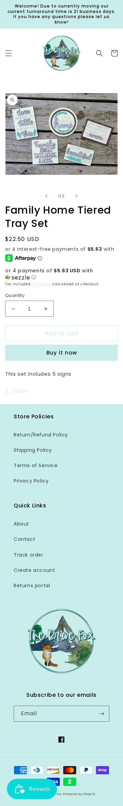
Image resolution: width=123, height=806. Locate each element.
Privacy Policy (31, 480)
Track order (28, 554)
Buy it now (61, 352)
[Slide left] (46, 195)
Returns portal (32, 585)
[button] (8, 53)
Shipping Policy (33, 450)
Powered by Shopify (79, 794)
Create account (34, 570)
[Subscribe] (101, 714)
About (21, 523)
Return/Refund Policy (41, 434)
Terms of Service (36, 465)
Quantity (15, 295)
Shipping (42, 284)
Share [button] (20, 391)
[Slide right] (76, 195)
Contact (24, 539)
